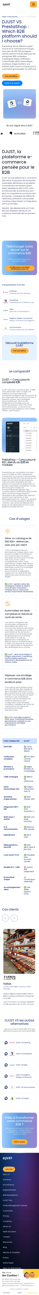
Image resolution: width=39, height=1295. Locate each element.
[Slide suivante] (14, 918)
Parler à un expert (12, 83)
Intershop (13, 291)
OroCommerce (15, 327)
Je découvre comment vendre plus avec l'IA (20, 268)
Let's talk (9, 1169)
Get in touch (19, 1142)
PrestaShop (14, 300)
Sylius (12, 309)
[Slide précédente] (5, 918)
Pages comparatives (10, 17)
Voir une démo (11, 76)
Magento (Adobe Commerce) (21, 318)
